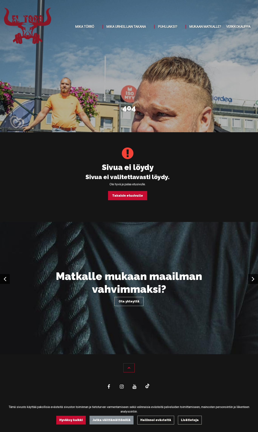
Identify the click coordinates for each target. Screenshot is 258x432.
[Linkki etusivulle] (27, 26)
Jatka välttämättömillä (112, 420)
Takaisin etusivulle (127, 195)
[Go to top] (129, 367)
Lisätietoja (190, 420)
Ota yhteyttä (129, 301)
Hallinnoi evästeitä (155, 420)
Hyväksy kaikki (71, 420)
